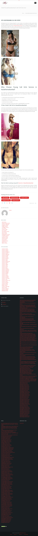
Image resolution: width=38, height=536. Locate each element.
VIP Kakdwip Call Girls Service (5, 443)
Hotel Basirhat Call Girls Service (6, 511)
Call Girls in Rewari (5, 266)
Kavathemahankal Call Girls (17, 25)
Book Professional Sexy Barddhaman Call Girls (27, 319)
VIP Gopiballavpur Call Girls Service (6, 510)
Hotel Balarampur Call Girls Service (6, 463)
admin (10, 210)
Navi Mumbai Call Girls (5, 231)
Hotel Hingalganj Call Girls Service (6, 518)
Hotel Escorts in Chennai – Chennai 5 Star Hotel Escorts (9, 434)
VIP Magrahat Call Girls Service (5, 446)
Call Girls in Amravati (5, 277)
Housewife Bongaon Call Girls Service (6, 512)
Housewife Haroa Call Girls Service (6, 516)
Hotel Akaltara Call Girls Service (24, 400)
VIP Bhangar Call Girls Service (5, 456)
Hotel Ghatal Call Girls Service (5, 509)
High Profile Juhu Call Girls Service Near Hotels (27, 370)
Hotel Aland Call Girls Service (24, 406)
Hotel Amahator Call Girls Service (25, 415)
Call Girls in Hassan (5, 275)
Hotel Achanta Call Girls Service (24, 387)
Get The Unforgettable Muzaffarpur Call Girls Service (28, 365)
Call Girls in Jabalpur (5, 250)
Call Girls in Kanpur (5, 283)
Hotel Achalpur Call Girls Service (24, 386)
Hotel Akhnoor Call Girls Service (24, 401)
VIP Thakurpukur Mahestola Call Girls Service (8, 452)
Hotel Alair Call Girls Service (24, 405)
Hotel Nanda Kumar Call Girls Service (6, 473)
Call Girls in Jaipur (4, 229)
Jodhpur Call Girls (4, 285)
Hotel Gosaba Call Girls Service (5, 461)
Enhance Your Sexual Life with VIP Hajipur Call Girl (27, 337)
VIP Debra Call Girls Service (5, 507)
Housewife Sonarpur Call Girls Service (7, 451)
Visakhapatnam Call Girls (6, 234)
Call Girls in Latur (4, 279)
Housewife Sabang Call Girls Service (6, 482)
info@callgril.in (4, 304)
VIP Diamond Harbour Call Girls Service (7, 459)
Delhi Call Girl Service (22, 532)
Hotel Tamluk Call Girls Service (5, 479)
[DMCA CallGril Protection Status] (4, 526)
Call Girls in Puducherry (5, 269)
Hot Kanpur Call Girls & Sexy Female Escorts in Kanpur (28, 380)
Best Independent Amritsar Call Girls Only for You (27, 308)
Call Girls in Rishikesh (5, 288)
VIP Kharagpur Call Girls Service (6, 496)
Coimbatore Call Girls (5, 235)
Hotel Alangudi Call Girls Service (24, 407)
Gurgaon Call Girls (24, 197)
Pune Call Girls (4, 230)
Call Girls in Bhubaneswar (6, 261)
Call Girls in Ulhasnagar (5, 286)
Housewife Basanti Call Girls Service (6, 455)
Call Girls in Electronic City (6, 280)
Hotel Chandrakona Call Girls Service (6, 504)
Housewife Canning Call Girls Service (6, 458)
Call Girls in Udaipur (5, 264)
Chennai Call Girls (4, 238)
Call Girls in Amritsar (5, 257)
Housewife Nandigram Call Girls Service (7, 474)
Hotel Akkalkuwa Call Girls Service (25, 404)
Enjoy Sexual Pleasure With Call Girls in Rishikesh (27, 339)
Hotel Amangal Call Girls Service (24, 416)
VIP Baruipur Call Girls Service (5, 454)
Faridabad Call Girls (5, 240)
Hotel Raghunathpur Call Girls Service (6, 471)
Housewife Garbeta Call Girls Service (6, 508)
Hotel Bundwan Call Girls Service (6, 464)
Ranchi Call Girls (4, 233)
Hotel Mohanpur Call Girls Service (6, 498)
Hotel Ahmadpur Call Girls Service (25, 392)
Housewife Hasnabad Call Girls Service (7, 517)
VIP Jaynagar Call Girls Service (5, 462)
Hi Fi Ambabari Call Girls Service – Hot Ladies (26, 367)
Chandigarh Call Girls (5, 227)
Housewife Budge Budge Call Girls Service (7, 457)
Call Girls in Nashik (5, 248)
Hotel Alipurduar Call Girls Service (25, 412)
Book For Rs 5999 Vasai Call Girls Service (26, 313)
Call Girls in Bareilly (5, 256)
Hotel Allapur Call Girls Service (24, 413)
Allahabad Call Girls (5, 290)
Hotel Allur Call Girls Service (24, 414)
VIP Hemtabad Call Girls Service (6, 437)
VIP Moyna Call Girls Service (5, 472)
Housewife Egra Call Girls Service (6, 487)
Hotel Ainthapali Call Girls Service (25, 394)
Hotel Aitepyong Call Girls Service (25, 399)
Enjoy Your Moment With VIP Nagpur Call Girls (26, 346)
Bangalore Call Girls (6, 200)
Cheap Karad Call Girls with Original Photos (26, 333)
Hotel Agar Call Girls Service (24, 390)
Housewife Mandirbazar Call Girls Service (7, 447)
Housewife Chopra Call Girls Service (6, 435)
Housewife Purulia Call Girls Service (6, 470)
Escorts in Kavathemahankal (25, 183)
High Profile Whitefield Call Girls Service (26, 372)
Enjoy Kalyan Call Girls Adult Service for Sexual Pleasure (28, 338)
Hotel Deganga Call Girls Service (6, 513)
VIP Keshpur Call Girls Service (5, 495)
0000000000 (3, 302)
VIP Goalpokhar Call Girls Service (6, 436)
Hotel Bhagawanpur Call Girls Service (6, 484)
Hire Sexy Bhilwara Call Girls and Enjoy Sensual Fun (27, 376)
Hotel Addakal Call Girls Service (24, 388)
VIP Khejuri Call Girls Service (5, 489)
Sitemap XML (22, 423)
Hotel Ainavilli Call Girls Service (24, 393)
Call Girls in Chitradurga (5, 278)
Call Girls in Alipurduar (5, 270)
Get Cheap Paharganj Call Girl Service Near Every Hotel (28, 361)
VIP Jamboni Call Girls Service (5, 492)
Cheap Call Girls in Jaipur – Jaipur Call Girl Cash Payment (28, 330)
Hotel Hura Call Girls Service (5, 465)
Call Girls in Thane (5, 265)
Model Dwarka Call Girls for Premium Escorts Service (9, 427)
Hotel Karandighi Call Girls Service (6, 441)
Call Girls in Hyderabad (5, 224)
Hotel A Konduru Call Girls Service (25, 381)
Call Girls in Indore (5, 281)
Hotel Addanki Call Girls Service (24, 389)
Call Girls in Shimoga (5, 255)
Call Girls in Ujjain (4, 263)
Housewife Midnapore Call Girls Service (7, 497)
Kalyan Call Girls (4, 287)
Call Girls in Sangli (4, 260)
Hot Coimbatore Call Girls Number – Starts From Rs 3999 (28, 379)
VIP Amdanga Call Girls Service (5, 521)
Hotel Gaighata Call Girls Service (6, 514)
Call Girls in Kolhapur (5, 268)
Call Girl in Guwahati (5, 282)
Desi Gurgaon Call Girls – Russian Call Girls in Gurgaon (28, 336)
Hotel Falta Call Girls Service (5, 460)
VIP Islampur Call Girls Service (5, 438)
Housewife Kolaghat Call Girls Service (6, 490)
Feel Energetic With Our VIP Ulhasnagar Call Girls (27, 349)
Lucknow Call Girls (5, 236)
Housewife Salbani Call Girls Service (6, 483)
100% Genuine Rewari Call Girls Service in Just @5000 (28, 300)
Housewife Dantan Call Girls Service (6, 505)
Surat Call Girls (4, 239)
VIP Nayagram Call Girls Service (6, 500)
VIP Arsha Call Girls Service (5, 480)
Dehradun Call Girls (5, 237)
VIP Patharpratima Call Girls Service (6, 450)
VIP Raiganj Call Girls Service (5, 442)
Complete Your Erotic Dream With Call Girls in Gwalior (28, 335)
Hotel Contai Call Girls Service (5, 485)
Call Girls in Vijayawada (5, 254)
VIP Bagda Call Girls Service (5, 522)
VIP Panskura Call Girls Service (5, 475)
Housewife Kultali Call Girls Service (6, 445)
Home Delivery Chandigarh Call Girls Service (26, 377)
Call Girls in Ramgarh (5, 271)
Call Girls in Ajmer (5, 267)
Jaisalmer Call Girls (5, 284)
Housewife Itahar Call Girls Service (6, 439)
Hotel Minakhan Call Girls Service (6, 519)
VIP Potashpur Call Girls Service (6, 476)
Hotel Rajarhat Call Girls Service (6, 520)
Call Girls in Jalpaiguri (5, 272)
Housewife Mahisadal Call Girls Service (7, 491)
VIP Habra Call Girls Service (5, 515)
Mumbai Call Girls (16, 200)
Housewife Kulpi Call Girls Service (6, 444)
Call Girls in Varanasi (5, 249)
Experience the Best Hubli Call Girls (25, 348)
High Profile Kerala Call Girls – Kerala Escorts (26, 371)
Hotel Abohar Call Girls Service (24, 384)
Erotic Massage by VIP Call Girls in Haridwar (26, 347)
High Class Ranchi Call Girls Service (25, 368)
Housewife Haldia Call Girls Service (6, 488)
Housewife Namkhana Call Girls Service (7, 449)
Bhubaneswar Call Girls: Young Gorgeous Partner (27, 309)
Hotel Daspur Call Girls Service (5, 506)
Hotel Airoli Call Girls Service (24, 398)
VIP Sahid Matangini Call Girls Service (6, 477)
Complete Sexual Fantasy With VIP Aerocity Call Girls (27, 334)
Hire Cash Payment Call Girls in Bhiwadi (25, 373)
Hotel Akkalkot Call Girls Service (24, 403)
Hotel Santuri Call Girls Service (5, 453)
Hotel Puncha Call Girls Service (5, 469)
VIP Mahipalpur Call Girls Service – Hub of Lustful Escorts (9, 426)
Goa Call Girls (4, 228)
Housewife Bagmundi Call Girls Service (7, 481)
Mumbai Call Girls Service (6, 223)
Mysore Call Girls (4, 243)
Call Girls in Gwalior (5, 253)
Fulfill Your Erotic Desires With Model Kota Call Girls (27, 356)
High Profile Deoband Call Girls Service (25, 369)
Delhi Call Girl (4, 222)
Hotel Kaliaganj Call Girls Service (6, 440)
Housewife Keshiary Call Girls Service (6, 494)
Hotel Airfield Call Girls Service (24, 396)
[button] (35, 3)
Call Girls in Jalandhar (5, 258)
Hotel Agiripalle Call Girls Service (24, 391)
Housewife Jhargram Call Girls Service (6, 493)
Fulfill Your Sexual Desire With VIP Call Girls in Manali (27, 357)
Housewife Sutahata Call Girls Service (7, 478)
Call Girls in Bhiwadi (5, 289)
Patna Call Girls (4, 232)
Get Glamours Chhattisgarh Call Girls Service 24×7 (27, 362)
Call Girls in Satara (5, 259)
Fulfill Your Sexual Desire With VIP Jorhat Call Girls (27, 358)
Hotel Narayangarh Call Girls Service (6, 499)
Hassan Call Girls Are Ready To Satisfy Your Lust (27, 366)
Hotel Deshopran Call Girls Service (6, 486)
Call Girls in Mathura (5, 262)
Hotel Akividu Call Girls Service (24, 402)
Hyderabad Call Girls (14, 197)
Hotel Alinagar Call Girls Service (24, 411)
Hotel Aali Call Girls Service (24, 382)
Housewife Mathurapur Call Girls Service (7, 448)
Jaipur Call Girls (5, 197)
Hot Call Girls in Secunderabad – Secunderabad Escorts (28, 378)
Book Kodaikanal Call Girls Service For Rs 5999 (26, 318)
